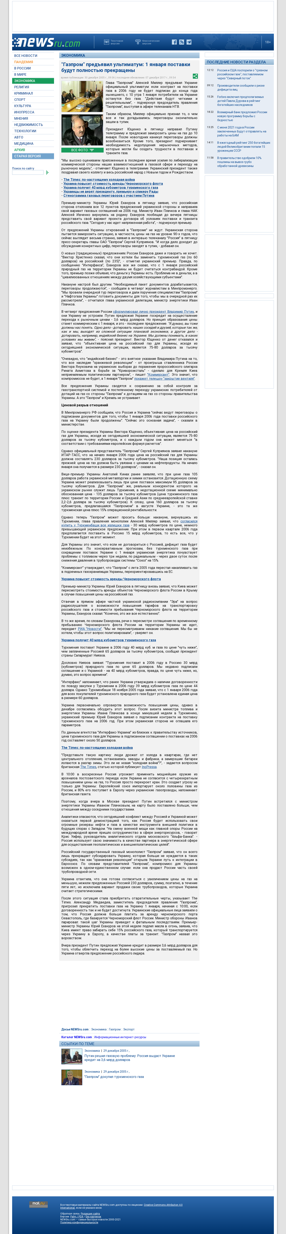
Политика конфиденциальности (79, 1222)
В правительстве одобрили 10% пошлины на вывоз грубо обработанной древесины (239, 162)
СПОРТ (20, 100)
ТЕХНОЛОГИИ (25, 131)
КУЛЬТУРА (22, 106)
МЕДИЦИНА (23, 144)
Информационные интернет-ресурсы (120, 1037)
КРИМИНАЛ (23, 93)
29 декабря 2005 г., (116, 1050)
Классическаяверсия (151, 42)
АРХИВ (19, 150)
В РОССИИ (22, 68)
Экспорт (129, 1029)
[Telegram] (189, 42)
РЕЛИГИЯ (21, 87)
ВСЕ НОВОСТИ (25, 56)
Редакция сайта (90, 1213)
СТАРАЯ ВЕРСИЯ (27, 156)
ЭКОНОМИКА (24, 81)
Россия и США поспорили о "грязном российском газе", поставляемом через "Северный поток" (242, 74)
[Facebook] (174, 42)
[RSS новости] (181, 42)
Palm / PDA (76, 1216)
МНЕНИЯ (21, 119)
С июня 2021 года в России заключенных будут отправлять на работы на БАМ (241, 131)
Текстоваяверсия (117, 42)
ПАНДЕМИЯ (23, 62)
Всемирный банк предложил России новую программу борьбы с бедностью (242, 116)
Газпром (115, 1029)
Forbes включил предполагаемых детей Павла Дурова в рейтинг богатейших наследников (240, 100)
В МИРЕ (20, 75)
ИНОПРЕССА (24, 112)
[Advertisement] (143, 15)
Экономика (73, 55)
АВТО (18, 137)
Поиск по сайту (23, 168)
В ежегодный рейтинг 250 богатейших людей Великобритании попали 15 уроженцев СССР (243, 146)
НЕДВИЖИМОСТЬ (28, 125)
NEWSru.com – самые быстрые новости (84, 1219)
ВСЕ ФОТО (80, 150)
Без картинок (93, 1216)
